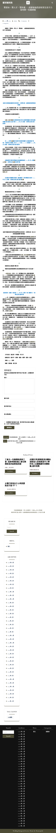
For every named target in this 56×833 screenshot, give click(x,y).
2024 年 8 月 (11, 650)
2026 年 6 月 (11, 570)
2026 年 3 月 (11, 581)
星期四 (48, 731)
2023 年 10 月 (11, 686)
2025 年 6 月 (11, 613)
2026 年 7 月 (11, 566)
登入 (9, 546)
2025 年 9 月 (11, 602)
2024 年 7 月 (11, 654)
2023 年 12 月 (11, 679)
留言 (5, 377)
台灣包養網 (19, 166)
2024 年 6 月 (11, 657)
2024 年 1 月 (10, 675)
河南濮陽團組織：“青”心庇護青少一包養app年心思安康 (28, 510)
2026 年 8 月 (11, 562)
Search (12, 531)
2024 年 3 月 (11, 668)
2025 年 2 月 (10, 628)
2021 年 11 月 (11, 701)
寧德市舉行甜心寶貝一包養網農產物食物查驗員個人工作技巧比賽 (28, 512)
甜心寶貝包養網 (18, 329)
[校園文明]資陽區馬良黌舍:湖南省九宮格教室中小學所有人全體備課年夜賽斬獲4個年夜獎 (40, 462)
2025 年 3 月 (10, 624)
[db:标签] (10, 717)
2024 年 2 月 (11, 672)
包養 (12, 141)
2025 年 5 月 (10, 617)
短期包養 (8, 273)
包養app (15, 61)
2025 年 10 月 (11, 599)
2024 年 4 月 (11, 664)
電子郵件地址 (8, 406)
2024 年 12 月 (11, 635)
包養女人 (27, 166)
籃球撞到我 (7, 3)
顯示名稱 (7, 398)
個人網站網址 (7, 414)
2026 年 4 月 (11, 577)
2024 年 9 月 (11, 646)
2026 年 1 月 (10, 588)
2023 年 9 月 (11, 690)
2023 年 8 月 (11, 694)
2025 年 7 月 (10, 610)
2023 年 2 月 (11, 697)
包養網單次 (32, 342)
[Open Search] (52, 3)
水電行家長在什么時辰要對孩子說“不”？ (15, 484)
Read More (10, 471)
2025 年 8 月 (11, 606)
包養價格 (23, 149)
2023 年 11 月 (11, 683)
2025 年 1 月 (10, 632)
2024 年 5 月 (10, 661)
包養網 (4, 69)
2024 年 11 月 (11, 639)
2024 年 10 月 (11, 643)
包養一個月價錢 (9, 120)
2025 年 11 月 (11, 595)
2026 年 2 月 (11, 584)
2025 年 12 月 (11, 592)
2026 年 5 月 (11, 573)
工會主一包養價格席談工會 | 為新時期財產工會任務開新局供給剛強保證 (15, 461)
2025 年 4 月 (10, 621)
